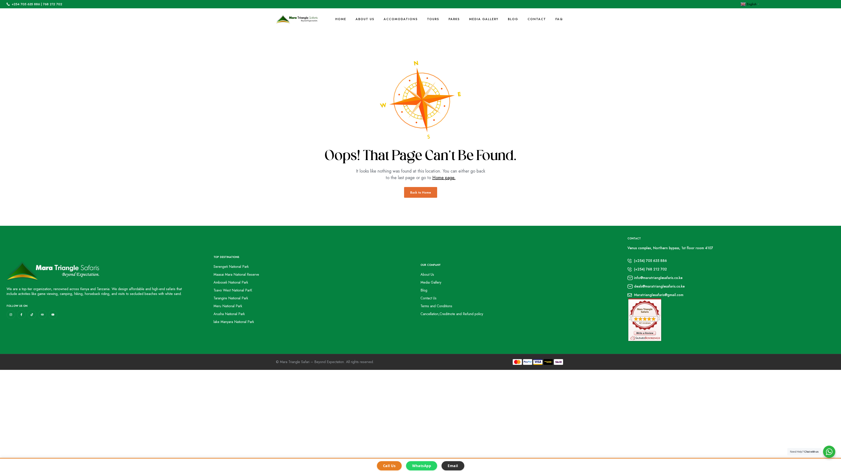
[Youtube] (53, 314)
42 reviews (645, 323)
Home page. (444, 178)
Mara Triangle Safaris (644, 310)
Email (453, 465)
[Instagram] (11, 314)
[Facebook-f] (21, 314)
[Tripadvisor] (42, 314)
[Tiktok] (32, 314)
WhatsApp (421, 465)
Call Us (389, 465)
